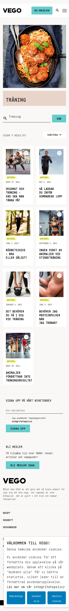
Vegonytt (8, 519)
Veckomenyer (10, 526)
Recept (6, 512)
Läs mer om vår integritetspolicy (36, 586)
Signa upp (17, 427)
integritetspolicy (22, 421)
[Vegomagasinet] (12, 10)
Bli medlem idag (22, 464)
